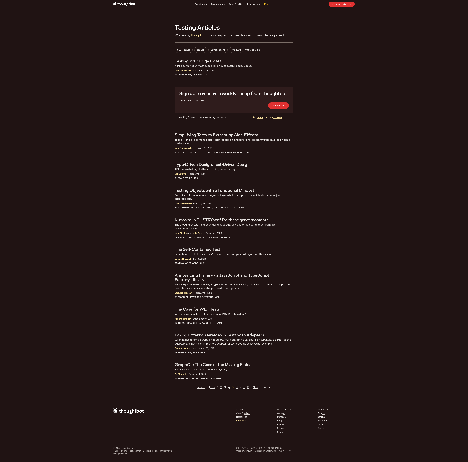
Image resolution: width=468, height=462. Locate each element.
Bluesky (322, 413)
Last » (267, 387)
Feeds (321, 428)
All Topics (183, 49)
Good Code (243, 152)
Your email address (193, 100)
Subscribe (278, 105)
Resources (252, 4)
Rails (196, 353)
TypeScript (181, 297)
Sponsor (281, 428)
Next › (257, 387)
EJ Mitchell (180, 374)
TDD (190, 152)
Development (218, 49)
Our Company (284, 410)
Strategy (213, 237)
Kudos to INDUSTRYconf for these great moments (221, 219)
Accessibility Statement (265, 451)
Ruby (188, 75)
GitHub (321, 417)
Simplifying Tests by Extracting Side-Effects (216, 134)
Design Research (185, 237)
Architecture (200, 378)
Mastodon (323, 410)
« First (201, 387)
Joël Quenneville (183, 71)
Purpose (281, 417)
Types (178, 178)
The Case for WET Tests (197, 309)
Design (201, 49)
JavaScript (196, 297)
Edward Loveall (183, 259)
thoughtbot (200, 35)
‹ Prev (211, 387)
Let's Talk (241, 421)
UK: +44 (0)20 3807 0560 (270, 448)
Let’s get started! (341, 4)
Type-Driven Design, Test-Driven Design (212, 164)
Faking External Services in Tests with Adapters (219, 334)
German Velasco (183, 348)
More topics (252, 50)
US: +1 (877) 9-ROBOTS (246, 448)
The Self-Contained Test (197, 249)
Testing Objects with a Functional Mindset (214, 190)
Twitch (321, 425)
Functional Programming (220, 152)
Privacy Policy (284, 451)
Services (200, 4)
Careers (281, 413)
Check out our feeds (269, 117)
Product (236, 49)
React (218, 323)
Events (280, 425)
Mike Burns (180, 174)
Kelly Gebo (197, 233)
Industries (217, 4)
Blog (266, 4)
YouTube (322, 421)
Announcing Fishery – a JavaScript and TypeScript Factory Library (222, 277)
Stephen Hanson (183, 293)
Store (280, 432)
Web (177, 152)
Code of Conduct (244, 451)
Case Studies (236, 4)
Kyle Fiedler (181, 233)
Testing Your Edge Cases (198, 60)
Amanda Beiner (183, 319)
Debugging (216, 378)
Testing (179, 75)
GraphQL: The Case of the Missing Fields (213, 364)
